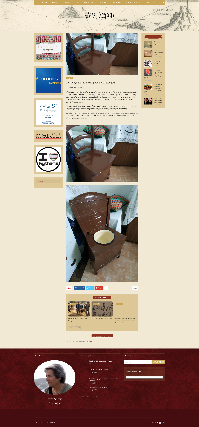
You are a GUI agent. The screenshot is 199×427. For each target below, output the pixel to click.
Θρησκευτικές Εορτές (133, 2)
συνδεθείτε (89, 341)
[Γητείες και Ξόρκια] (148, 63)
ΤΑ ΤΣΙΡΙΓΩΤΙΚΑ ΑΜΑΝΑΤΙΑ (98, 370)
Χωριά (77, 2)
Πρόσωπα (102, 2)
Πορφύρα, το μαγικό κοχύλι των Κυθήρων (158, 100)
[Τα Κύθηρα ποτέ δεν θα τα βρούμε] (148, 53)
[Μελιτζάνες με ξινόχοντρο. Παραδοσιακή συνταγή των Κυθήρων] (148, 87)
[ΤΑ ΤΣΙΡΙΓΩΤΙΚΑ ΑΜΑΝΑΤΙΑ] (102, 308)
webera (163, 422)
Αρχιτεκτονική (89, 2)
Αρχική (44, 2)
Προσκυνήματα (116, 2)
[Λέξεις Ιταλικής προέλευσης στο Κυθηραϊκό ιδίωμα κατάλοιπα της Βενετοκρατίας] (125, 308)
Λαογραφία (65, 2)
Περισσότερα (150, 2)
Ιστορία (54, 2)
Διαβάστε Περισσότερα (54, 399)
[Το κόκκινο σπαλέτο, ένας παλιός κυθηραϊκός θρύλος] (148, 72)
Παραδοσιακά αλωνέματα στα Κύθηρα (100, 361)
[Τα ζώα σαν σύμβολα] (148, 44)
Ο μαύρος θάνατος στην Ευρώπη (98, 387)
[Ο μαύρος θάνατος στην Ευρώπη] (83, 390)
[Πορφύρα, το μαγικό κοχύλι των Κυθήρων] (148, 101)
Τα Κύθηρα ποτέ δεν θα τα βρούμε (158, 52)
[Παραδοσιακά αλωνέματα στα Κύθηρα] (79, 308)
